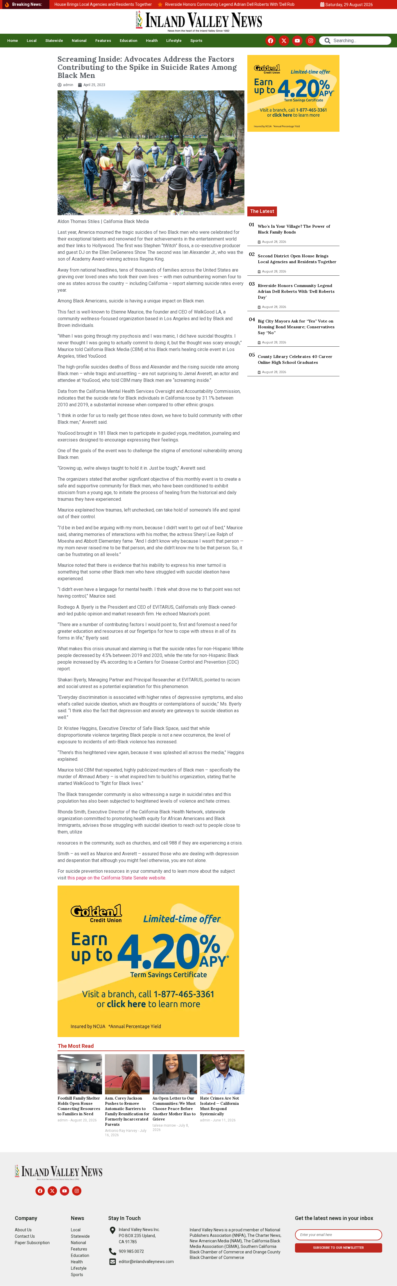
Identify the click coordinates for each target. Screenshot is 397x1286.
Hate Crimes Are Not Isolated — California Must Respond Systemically (219, 1106)
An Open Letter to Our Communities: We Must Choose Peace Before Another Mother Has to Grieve (174, 1109)
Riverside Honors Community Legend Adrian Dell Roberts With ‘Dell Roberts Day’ (296, 291)
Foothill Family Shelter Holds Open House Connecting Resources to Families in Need (79, 1106)
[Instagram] (310, 40)
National (79, 40)
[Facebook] (270, 40)
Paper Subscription (32, 1242)
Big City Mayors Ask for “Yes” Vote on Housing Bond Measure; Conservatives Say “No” (296, 326)
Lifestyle (174, 40)
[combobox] (355, 40)
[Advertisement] (293, 170)
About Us (23, 1230)
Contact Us (25, 1236)
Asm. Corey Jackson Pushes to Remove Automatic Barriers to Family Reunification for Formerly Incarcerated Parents (127, 1111)
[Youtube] (297, 40)
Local (32, 40)
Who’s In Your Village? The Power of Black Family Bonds (294, 229)
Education (128, 40)
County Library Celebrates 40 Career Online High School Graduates (295, 359)
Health (152, 40)
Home (12, 40)
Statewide (54, 40)
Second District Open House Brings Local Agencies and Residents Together (297, 258)
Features (103, 40)
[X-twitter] (284, 40)
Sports (196, 40)
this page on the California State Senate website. (116, 878)
